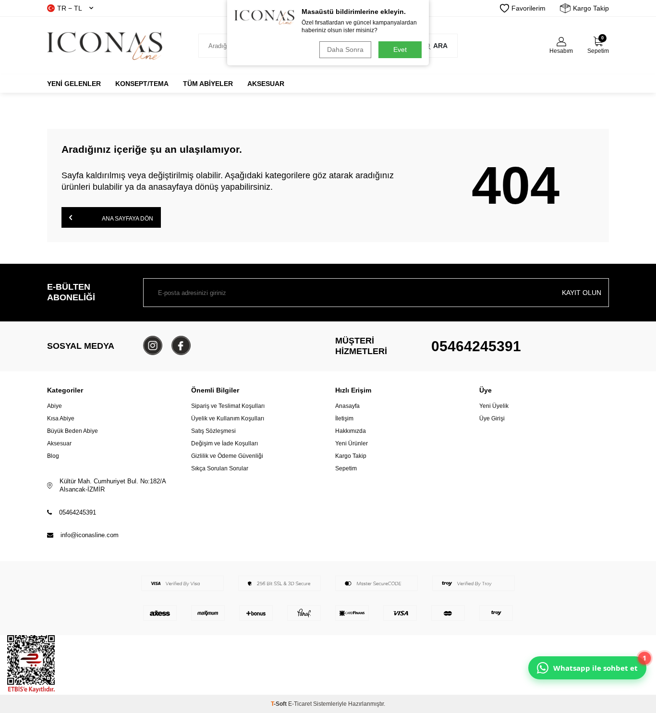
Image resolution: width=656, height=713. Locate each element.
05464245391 (476, 346)
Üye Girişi (492, 418)
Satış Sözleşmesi (213, 431)
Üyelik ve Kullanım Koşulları (227, 418)
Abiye (54, 406)
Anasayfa (347, 406)
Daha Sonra (345, 49)
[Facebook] (181, 345)
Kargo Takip (591, 8)
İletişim (344, 418)
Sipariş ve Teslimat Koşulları (228, 406)
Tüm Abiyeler (208, 83)
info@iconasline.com (90, 535)
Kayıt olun (581, 292)
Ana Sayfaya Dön (127, 218)
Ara (440, 45)
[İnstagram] (152, 345)
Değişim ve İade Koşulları (224, 443)
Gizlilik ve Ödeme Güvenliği (227, 456)
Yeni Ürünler (351, 443)
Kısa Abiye (60, 418)
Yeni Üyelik (494, 406)
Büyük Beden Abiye (72, 431)
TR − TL (69, 8)
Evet (400, 49)
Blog (53, 456)
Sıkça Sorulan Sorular (219, 468)
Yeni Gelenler (74, 83)
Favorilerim (528, 8)
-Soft (279, 704)
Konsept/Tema (142, 83)
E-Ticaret (300, 704)
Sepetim (346, 468)
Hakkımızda (350, 431)
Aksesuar (265, 83)
